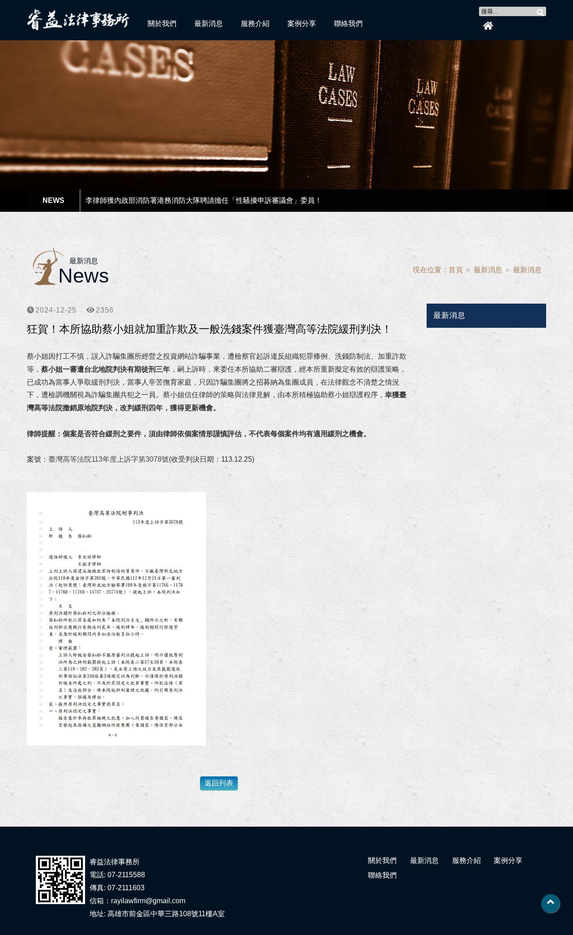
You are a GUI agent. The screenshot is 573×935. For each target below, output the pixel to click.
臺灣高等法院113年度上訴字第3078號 (108, 459)
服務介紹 (255, 23)
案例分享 (301, 23)
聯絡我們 (348, 23)
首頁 (456, 270)
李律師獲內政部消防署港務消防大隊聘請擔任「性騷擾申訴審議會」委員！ (204, 200)
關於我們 (162, 23)
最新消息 (208, 23)
